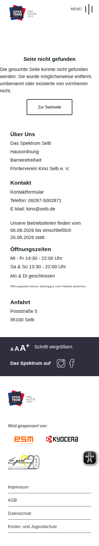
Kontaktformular (27, 192)
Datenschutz (19, 513)
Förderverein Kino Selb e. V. (39, 168)
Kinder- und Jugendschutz (32, 526)
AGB (12, 500)
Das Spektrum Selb (30, 143)
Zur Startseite (49, 107)
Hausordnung (24, 151)
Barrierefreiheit (25, 160)
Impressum (18, 487)
